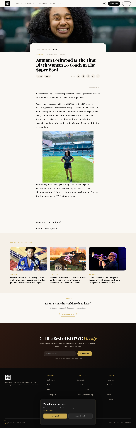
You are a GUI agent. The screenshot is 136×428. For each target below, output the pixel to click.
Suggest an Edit (95, 87)
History (40, 76)
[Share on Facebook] (83, 76)
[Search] (104, 3)
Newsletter (80, 385)
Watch (52, 4)
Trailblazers (30, 4)
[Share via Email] (93, 76)
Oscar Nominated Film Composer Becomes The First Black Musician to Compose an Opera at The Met (104, 280)
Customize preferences (68, 423)
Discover (18, 4)
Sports (48, 76)
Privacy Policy (48, 410)
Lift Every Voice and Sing (85, 395)
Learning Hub (51, 395)
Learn (60, 4)
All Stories (50, 390)
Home (38, 50)
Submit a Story (68, 314)
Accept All (55, 416)
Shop (126, 3)
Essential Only (80, 416)
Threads (109, 385)
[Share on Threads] (88, 76)
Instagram (110, 380)
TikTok (109, 390)
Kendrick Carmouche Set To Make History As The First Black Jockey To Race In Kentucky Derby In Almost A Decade (68, 280)
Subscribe (114, 3)
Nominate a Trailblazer (84, 390)
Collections (42, 4)
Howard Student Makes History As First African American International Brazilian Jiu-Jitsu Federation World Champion (27, 280)
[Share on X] (78, 76)
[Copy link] (98, 76)
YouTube (109, 395)
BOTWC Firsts (46, 50)
